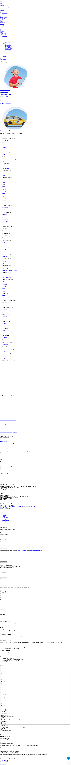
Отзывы (6, 39)
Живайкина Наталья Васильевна (8, 400)
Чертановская (4, 340)
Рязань (1, 21)
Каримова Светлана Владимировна (8, 408)
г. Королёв (4, 179)
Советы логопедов (5, 54)
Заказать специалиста (4, 760)
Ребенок (4, 677)
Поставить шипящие (6, 688)
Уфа (1, 26)
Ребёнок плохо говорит (7, 685)
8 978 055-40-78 (4, 13)
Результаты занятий (8, 40)
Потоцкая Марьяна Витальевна (7, 416)
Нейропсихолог (5, 670)
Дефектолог (5, 671)
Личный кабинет (9, 0)
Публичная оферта (3, 507)
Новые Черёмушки (5, 245)
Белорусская (4, 154)
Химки (1, 19)
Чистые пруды (5, 344)
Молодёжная (4, 228)
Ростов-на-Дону (3, 27)
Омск (1, 28)
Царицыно (4, 333)
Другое (4, 695)
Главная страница (3, 59)
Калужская (4, 351)
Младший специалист (6, 708)
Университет (4, 305)
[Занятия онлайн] (13, 87)
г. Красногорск (5, 196)
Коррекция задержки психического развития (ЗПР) (12, 694)
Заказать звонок (3, 0)
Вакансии (6, 41)
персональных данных (22, 550)
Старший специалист (6, 709)
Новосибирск (2, 22)
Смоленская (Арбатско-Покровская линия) (10, 270)
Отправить (24, 727)
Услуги (3, 43)
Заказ (1, 599)
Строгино (4, 281)
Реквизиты (9, 507)
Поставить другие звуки (7, 689)
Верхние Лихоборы (5, 168)
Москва (1, 16)
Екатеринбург (2, 18)
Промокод (2, 559)
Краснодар (2, 29)
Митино (3, 193)
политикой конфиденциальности (36, 550)
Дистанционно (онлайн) (7, 700)
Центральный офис (3, 527)
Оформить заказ (3, 764)
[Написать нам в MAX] (31, 506)
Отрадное (4, 249)
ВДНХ (3, 143)
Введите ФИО (3, 716)
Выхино (3, 263)
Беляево (3, 295)
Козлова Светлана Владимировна (8, 420)
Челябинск (2, 24)
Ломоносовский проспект (7, 203)
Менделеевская (5, 221)
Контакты (4, 56)
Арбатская (4, 147)
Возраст (2, 717)
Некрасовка (4, 235)
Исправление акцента (8, 48)
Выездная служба (8, 50)
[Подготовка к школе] (4, 100)
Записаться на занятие (4, 473)
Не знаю (4, 672)
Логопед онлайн (5, 519)
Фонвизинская (5, 316)
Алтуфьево (4, 302)
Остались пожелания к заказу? (6, 727)
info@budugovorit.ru (6, 532)
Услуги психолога (8, 49)
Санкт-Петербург (3, 17)
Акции (3, 525)
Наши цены (4, 53)
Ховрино (4, 326)
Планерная (4, 200)
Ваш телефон (3, 539)
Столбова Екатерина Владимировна (8, 432)
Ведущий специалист (6, 710)
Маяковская (4, 214)
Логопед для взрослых (9, 46)
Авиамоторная (5, 140)
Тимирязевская (5, 284)
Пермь (1, 32)
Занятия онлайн (7, 44)
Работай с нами (7, 42)
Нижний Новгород (3, 23)
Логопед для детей (8, 45)
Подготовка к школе (6, 103)
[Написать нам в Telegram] (22, 506)
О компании (4, 36)
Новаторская (4, 347)
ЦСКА (3, 354)
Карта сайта (4, 516)
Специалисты (4, 52)
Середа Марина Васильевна (6, 424)
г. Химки (4, 323)
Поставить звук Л (6, 687)
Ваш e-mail (2, 543)
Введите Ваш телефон (5, 719)
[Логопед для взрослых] (4, 96)
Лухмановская (5, 207)
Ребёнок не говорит (6, 684)
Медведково (4, 217)
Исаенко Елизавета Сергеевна (7, 412)
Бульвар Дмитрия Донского (7, 277)
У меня (4, 701)
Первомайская (5, 136)
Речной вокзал (5, 312)
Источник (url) (3, 545)
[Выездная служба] (13, 128)
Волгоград (2, 31)
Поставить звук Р (6, 686)
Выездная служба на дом (4, 534)
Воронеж (2, 30)
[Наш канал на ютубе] (13, 506)
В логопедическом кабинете (7, 522)
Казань (1, 20)
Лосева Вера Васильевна (6, 428)
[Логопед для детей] (4, 92)
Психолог (4, 669)
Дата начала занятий (4, 718)
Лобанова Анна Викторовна (6, 404)
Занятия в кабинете (8, 47)
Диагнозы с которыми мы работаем (11, 38)
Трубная (3, 288)
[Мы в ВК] (4, 506)
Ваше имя (2, 541)
